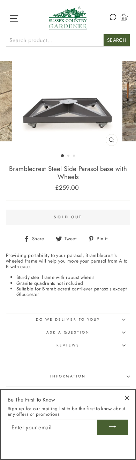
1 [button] (63, 156)
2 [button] (69, 156)
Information (68, 376)
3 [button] (74, 156)
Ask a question (68, 332)
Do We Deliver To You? (68, 319)
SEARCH (116, 40)
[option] (68, 101)
